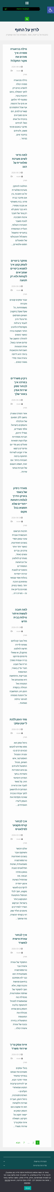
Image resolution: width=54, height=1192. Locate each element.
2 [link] (33, 1142)
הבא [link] (18, 1142)
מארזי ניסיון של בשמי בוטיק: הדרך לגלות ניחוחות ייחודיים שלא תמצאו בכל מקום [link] (19, 500)
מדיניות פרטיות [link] (40, 1165)
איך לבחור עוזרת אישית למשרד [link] (20, 938)
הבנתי (27, 1188)
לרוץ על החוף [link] (27, 29)
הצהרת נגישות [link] (40, 1161)
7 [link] (24, 1142)
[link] (50, 10)
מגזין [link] (25, 74)
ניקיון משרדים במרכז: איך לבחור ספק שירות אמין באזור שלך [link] (19, 386)
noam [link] (19, 70)
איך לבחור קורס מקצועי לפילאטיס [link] (19, 825)
